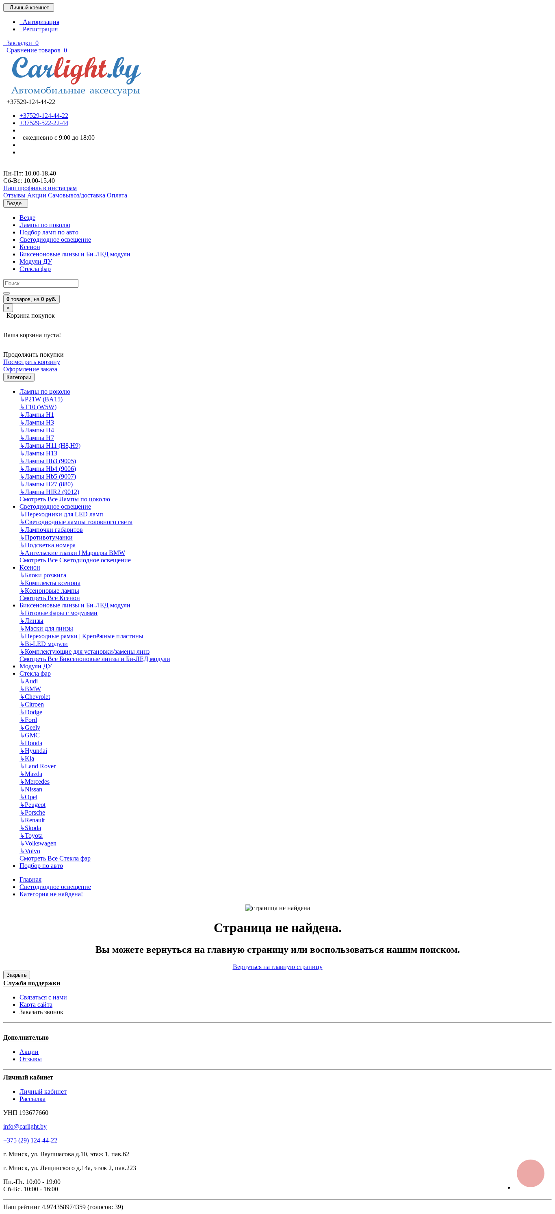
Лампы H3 (37, 422)
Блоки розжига (43, 575)
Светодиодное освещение (55, 239)
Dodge (31, 712)
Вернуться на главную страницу (278, 966)
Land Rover (38, 766)
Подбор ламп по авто (49, 232)
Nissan (31, 789)
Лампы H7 (37, 437)
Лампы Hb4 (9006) (48, 468)
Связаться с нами (43, 997)
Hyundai (33, 750)
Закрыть (17, 975)
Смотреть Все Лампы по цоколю (65, 499)
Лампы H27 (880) (46, 484)
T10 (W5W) (38, 406)
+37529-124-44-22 (44, 115)
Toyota (31, 835)
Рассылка (33, 1098)
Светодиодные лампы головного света (76, 521)
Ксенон (30, 246)
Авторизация (39, 21)
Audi (29, 681)
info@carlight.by (25, 1126)
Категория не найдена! (51, 894)
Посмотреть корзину (31, 361)
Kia (27, 758)
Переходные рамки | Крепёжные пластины (81, 636)
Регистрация (39, 29)
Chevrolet (35, 696)
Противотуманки (46, 537)
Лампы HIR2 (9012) (49, 491)
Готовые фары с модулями (59, 612)
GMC (30, 735)
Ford (28, 719)
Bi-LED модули (44, 643)
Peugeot (33, 804)
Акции (29, 1051)
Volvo (30, 851)
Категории (19, 377)
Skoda (30, 827)
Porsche (32, 812)
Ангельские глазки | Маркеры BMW (72, 552)
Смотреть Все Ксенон (50, 597)
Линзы (31, 620)
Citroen (32, 704)
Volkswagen (38, 843)
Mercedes (35, 781)
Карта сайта (36, 1004)
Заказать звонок (41, 1011)
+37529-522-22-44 (44, 122)
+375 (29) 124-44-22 (30, 1140)
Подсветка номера (48, 545)
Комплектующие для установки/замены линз (85, 651)
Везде (27, 217)
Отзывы (31, 1059)
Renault (32, 820)
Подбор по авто (41, 865)
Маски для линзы (46, 628)
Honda (31, 742)
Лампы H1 (37, 414)
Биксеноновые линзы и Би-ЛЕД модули (75, 254)
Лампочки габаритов (51, 529)
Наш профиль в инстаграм (40, 187)
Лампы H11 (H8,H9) (50, 445)
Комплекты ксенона (50, 582)
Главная (30, 879)
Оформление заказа (30, 369)
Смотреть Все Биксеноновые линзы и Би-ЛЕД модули (95, 658)
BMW (30, 688)
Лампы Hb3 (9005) (48, 460)
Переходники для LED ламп (61, 514)
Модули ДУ (36, 261)
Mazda (31, 773)
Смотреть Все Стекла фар (55, 858)
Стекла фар (35, 268)
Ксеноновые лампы (49, 590)
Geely (30, 727)
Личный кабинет (43, 1091)
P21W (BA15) (41, 399)
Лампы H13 (38, 453)
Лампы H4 (37, 430)
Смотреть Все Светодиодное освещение (75, 560)
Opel (28, 796)
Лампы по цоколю (45, 224)
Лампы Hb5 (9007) (48, 476)
